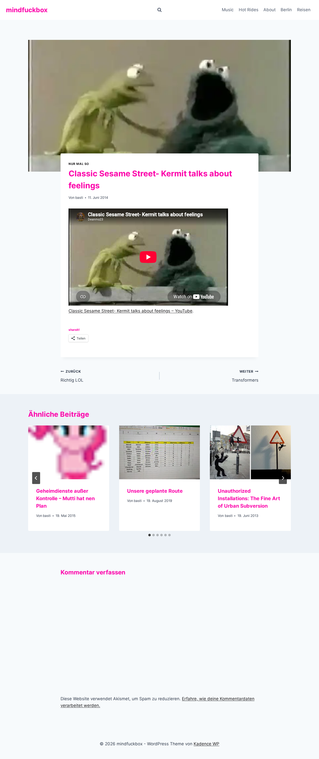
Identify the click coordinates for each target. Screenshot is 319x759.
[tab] (149, 535)
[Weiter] (283, 478)
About (269, 9)
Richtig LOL (72, 376)
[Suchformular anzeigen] (159, 9)
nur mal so (79, 164)
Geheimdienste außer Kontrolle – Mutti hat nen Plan (65, 498)
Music (228, 9)
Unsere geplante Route (155, 491)
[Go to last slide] (36, 478)
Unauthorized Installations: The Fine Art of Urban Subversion (249, 498)
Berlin (286, 9)
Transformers (245, 376)
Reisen (304, 9)
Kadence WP (206, 743)
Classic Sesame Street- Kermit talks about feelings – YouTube (130, 310)
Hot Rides (248, 9)
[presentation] (68, 452)
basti (79, 198)
